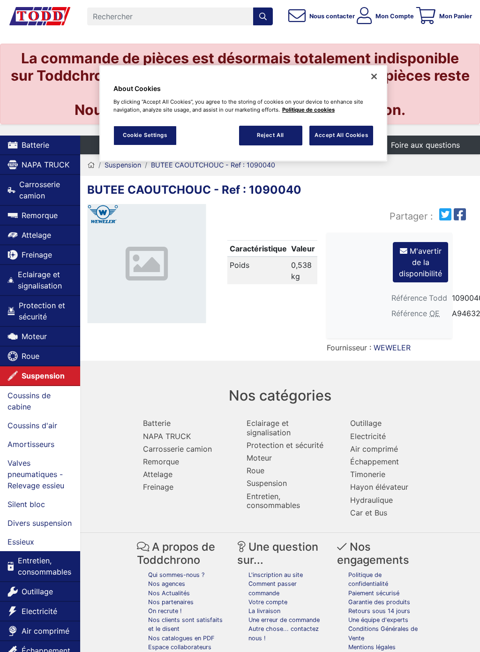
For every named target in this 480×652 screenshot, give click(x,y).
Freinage (37, 254)
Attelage (36, 235)
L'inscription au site (275, 574)
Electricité (39, 611)
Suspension (43, 375)
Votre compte (267, 602)
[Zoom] (146, 265)
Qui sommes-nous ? (176, 574)
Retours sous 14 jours (379, 610)
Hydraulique (371, 500)
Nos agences (166, 583)
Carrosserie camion (39, 190)
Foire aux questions (425, 145)
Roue (30, 356)
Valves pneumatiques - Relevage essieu (36, 474)
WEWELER (392, 347)
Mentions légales (372, 647)
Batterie (35, 145)
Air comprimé (45, 631)
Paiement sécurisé (373, 593)
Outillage (37, 591)
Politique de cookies (308, 109)
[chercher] (263, 16)
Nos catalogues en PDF (181, 638)
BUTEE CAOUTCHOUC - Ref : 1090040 (213, 165)
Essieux (21, 541)
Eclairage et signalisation (40, 280)
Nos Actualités (169, 593)
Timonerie (367, 474)
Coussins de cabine (29, 401)
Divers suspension (40, 523)
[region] (243, 113)
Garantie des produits (379, 602)
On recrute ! (165, 610)
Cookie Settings (145, 135)
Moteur (34, 336)
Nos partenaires (171, 602)
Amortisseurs (31, 444)
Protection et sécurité (42, 311)
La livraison (264, 610)
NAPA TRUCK (45, 164)
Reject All (270, 135)
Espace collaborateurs (179, 647)
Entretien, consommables (44, 566)
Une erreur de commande (284, 619)
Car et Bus (368, 512)
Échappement (374, 461)
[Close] (374, 76)
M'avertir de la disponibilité (420, 262)
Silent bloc (26, 504)
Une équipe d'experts (378, 619)
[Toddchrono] (39, 16)
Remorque (40, 215)
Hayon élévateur (379, 487)
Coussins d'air (32, 425)
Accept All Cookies (341, 135)
